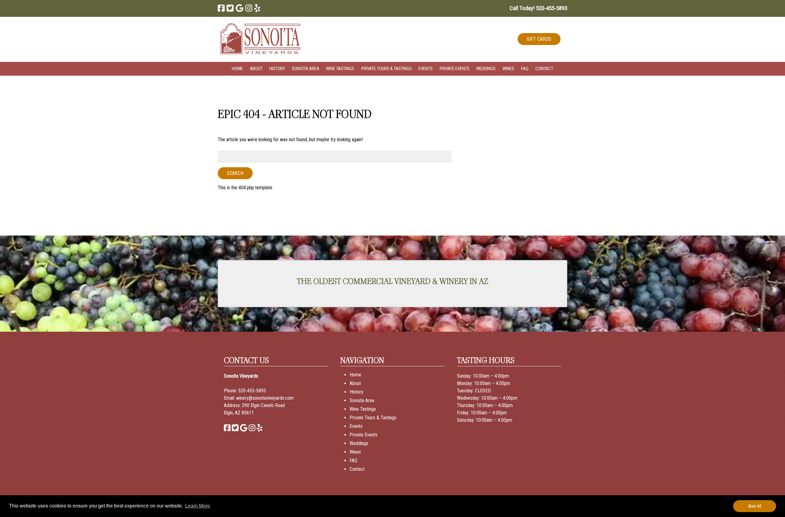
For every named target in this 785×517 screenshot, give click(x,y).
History (277, 68)
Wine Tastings (340, 68)
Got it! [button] (754, 506)
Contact (544, 68)
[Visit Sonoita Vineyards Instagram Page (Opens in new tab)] (248, 8)
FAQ (524, 68)
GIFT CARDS (539, 39)
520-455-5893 (252, 391)
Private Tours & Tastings (386, 68)
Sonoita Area (305, 68)
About (256, 68)
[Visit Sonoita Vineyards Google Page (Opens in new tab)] (239, 8)
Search (235, 173)
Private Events (454, 68)
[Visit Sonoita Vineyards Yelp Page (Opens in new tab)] (257, 8)
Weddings (486, 68)
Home (237, 68)
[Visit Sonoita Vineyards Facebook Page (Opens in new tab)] (221, 8)
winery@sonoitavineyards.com (265, 398)
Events (426, 68)
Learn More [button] (197, 505)
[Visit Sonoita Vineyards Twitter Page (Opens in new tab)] (230, 8)
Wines (508, 68)
